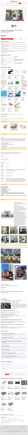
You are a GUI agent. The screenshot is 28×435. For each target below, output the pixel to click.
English (5, 428)
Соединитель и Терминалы (15, 5)
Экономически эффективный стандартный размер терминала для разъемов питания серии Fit (24, 98)
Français (15, 428)
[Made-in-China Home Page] (14, 1)
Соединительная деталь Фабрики (5, 420)
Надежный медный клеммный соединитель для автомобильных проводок (24, 87)
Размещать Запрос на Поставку (21, 374)
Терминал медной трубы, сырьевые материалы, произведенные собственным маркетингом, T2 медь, (17, 76)
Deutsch (20, 428)
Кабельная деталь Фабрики (21, 420)
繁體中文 (10, 428)
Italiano (26, 428)
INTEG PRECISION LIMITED (5, 32)
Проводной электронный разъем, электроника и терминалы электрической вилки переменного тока (4, 98)
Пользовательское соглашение (9, 426)
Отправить (7, 374)
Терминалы (20, 5)
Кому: (4, 366)
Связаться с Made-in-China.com (24, 426)
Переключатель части (13, 420)
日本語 (13, 428)
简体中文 (7, 428)
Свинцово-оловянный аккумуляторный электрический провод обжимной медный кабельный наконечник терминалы (3, 108)
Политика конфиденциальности (16, 426)
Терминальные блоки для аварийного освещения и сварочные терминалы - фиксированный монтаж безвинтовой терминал (10, 108)
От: (4, 364)
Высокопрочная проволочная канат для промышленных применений (3, 76)
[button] (1, 1)
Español (18, 428)
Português (23, 428)
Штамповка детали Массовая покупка (5, 422)
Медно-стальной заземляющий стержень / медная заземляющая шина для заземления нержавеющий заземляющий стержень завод (17, 108)
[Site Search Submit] (20, 3)
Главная (2, 5)
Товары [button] (7, 3)
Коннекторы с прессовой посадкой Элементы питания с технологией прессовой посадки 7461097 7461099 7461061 (10, 87)
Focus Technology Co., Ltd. (13, 430)
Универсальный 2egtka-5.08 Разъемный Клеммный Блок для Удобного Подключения (17, 87)
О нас (0, 426)
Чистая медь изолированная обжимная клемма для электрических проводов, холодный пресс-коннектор (24, 76)
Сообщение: (3, 368)
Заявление (3, 426)
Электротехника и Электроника (7, 5)
